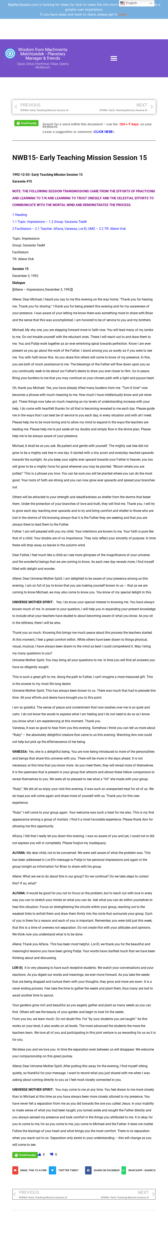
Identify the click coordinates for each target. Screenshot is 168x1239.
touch (122, 14)
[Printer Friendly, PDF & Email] (26, 123)
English (131, 3)
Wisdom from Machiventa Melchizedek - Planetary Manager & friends (42, 54)
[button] (114, 58)
